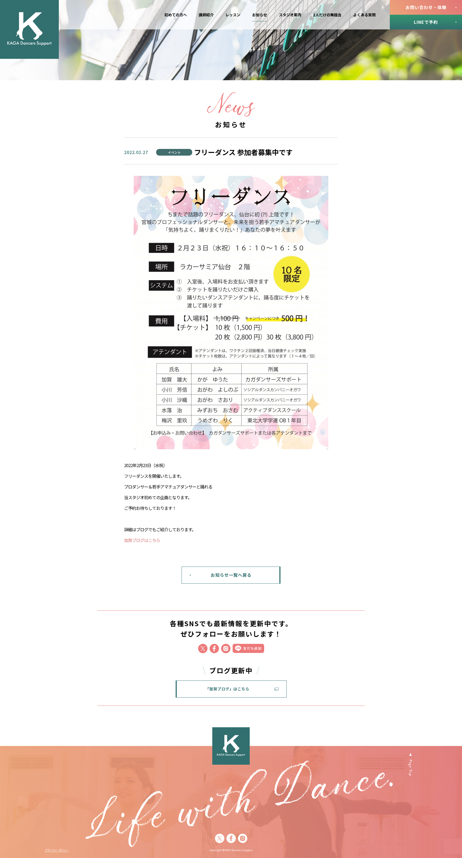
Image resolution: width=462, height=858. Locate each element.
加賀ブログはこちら (142, 540)
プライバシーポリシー (57, 850)
